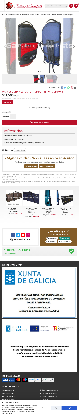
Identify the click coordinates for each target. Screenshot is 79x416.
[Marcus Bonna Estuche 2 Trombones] (14, 198)
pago (17, 98)
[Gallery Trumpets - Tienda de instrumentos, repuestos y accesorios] (23, 5)
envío (13, 98)
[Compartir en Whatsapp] (68, 87)
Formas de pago (9, 396)
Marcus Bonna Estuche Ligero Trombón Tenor (31, 211)
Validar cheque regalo (49, 396)
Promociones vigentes (49, 393)
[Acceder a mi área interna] (71, 6)
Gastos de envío (9, 399)
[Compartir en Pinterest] (72, 87)
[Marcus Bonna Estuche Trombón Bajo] (48, 198)
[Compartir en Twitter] (65, 87)
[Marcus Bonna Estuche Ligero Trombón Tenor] (31, 198)
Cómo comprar (8, 390)
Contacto (45, 399)
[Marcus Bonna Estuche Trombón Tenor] (65, 198)
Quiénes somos (8, 393)
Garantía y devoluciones (50, 390)
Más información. (7, 413)
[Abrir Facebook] (13, 235)
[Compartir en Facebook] (62, 87)
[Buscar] (66, 6)
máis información (10, 253)
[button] (38, 71)
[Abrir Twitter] (18, 235)
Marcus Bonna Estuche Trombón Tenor (65, 210)
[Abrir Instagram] (28, 235)
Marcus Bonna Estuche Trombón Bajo (48, 210)
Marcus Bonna (11, 179)
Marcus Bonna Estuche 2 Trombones (14, 209)
